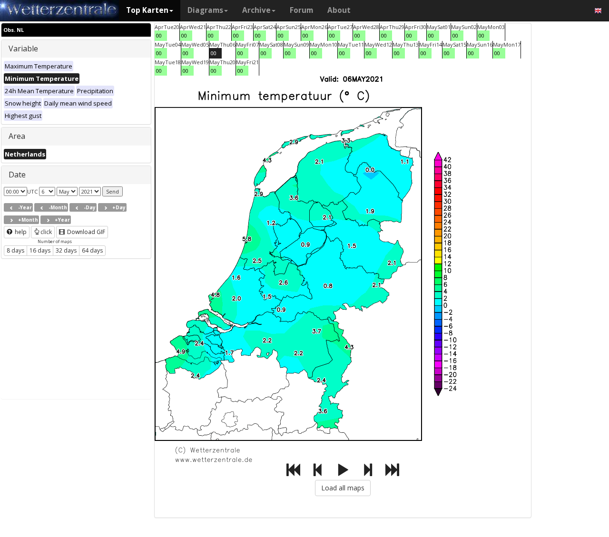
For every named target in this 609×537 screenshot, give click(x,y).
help (20, 232)
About (339, 10)
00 (159, 35)
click (46, 232)
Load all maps (342, 487)
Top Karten (147, 10)
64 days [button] (92, 250)
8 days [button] (15, 250)
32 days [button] (66, 250)
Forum (301, 10)
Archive (256, 10)
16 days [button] (39, 250)
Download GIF (85, 232)
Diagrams (205, 10)
